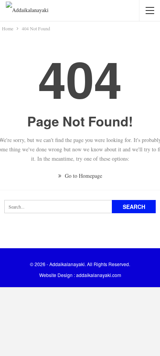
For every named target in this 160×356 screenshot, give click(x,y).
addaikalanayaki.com (98, 275)
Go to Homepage (82, 175)
